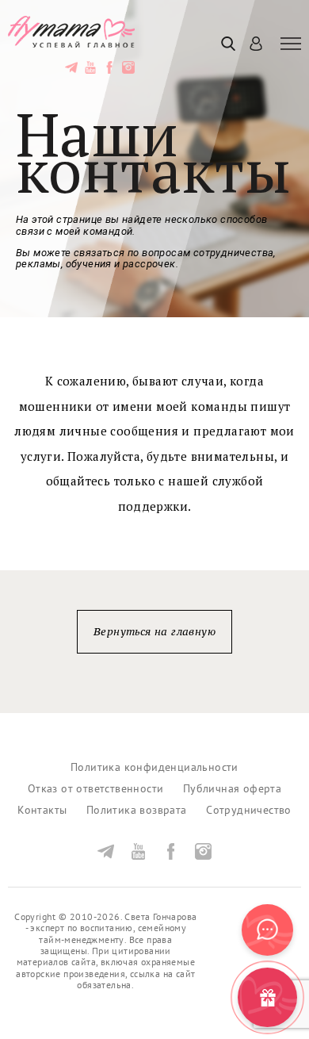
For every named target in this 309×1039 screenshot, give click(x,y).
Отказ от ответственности (96, 789)
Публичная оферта (232, 789)
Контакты (42, 810)
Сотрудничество (249, 810)
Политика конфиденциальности (154, 767)
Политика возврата (136, 810)
